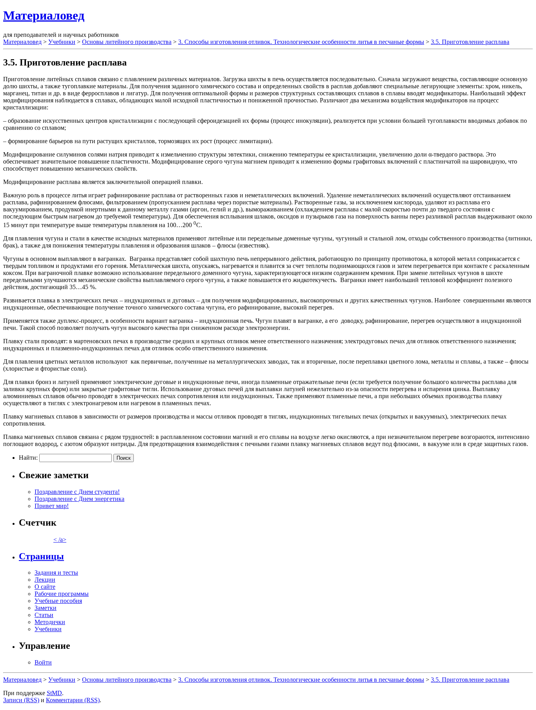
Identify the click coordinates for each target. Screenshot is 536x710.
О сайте (45, 586)
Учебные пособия (58, 600)
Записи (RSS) (21, 700)
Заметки (46, 607)
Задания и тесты (56, 572)
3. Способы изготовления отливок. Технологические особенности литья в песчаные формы (301, 41)
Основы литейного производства (126, 41)
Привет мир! (52, 505)
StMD (54, 693)
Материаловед (43, 15)
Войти (43, 662)
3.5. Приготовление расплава (470, 41)
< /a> (59, 539)
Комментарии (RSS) (73, 700)
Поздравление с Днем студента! (77, 491)
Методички (50, 622)
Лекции (45, 579)
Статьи (44, 615)
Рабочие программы (62, 593)
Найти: (28, 457)
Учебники (61, 41)
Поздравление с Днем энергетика (79, 498)
